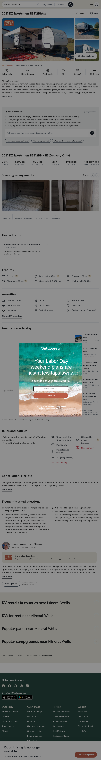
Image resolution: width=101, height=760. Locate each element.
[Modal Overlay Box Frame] (50, 380)
